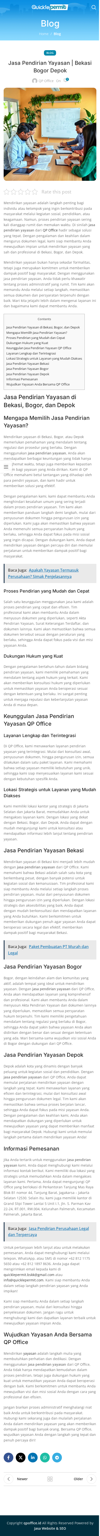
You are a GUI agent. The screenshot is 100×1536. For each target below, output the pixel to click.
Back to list (50, 1479)
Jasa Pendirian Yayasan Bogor (27, 368)
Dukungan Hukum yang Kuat (27, 343)
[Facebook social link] (8, 1457)
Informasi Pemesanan (22, 379)
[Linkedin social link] (33, 1457)
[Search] (94, 7)
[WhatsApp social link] (45, 1457)
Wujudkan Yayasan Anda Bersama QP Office (38, 384)
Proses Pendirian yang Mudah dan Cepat (35, 338)
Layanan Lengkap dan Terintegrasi (31, 353)
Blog (57, 33)
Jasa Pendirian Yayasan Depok (27, 374)
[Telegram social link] (57, 1457)
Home (44, 33)
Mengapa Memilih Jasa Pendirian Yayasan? (36, 332)
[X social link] (20, 1457)
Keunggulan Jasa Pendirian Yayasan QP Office (38, 348)
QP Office (46, 80)
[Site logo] (50, 7)
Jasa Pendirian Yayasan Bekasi (27, 363)
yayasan (29, 1353)
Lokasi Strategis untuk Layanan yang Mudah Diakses (44, 358)
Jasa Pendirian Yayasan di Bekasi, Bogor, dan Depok (43, 327)
